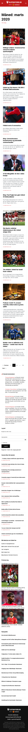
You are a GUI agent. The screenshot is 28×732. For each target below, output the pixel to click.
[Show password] (25, 439)
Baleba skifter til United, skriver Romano (10, 509)
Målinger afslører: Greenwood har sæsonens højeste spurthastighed (14, 49)
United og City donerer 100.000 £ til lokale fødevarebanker (13, 88)
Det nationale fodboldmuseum (8, 635)
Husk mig (5, 442)
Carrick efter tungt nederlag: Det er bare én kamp (12, 464)
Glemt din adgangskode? (14, 450)
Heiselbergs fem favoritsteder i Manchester (11, 700)
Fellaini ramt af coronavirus (12, 125)
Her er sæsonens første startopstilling (10, 496)
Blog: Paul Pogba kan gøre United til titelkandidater (14, 196)
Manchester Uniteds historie (9, 555)
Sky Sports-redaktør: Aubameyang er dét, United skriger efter (12, 230)
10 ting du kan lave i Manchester (9, 677)
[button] (2, 3)
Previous (6, 365)
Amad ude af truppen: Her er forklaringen (10, 490)
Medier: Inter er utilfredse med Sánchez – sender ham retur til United (13, 344)
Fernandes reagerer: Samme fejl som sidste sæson (13, 477)
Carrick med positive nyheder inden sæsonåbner (12, 515)
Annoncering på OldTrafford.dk (13, 717)
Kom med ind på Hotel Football (8, 695)
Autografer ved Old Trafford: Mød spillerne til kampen (13, 639)
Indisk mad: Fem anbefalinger (8, 649)
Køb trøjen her (5, 552)
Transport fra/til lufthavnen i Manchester (10, 685)
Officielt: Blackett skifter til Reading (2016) (13, 587)
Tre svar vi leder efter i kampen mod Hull (10, 528)
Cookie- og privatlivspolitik (14, 719)
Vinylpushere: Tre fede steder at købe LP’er (11, 654)
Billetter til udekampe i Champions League (11, 681)
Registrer (3, 450)
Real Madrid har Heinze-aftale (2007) (11, 589)
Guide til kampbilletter (8, 543)
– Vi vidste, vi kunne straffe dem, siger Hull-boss (12, 458)
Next (3, 368)
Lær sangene (5, 549)
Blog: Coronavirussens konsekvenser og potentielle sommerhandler (12, 140)
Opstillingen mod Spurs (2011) (9, 563)
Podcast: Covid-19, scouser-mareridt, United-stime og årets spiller (13, 304)
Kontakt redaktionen (13, 715)
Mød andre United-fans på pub (10, 546)
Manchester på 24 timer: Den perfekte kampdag (12, 672)
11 (23, 365)
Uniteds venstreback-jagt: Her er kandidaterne (12, 533)
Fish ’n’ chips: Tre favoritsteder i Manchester (11, 664)
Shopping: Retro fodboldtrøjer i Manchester (11, 668)
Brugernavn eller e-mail (6, 431)
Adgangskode (4, 437)
